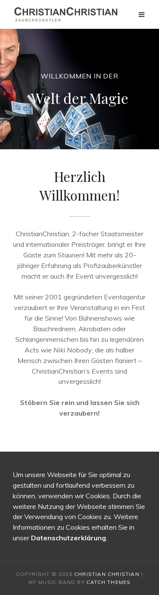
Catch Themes (108, 582)
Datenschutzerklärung (68, 538)
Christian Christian (106, 574)
